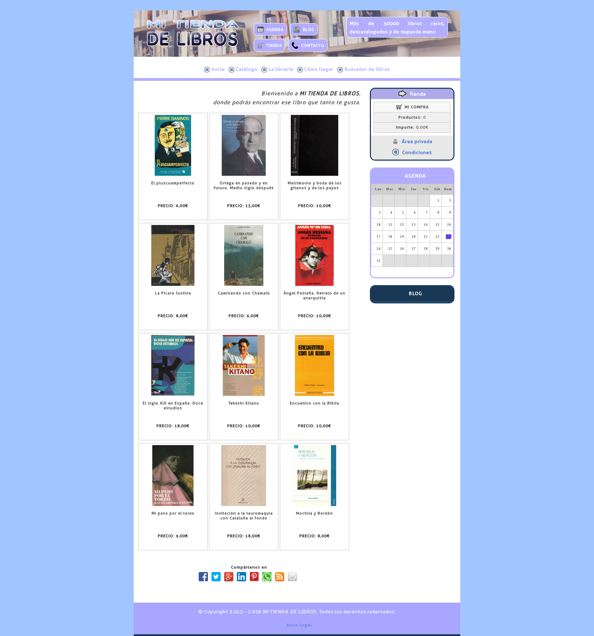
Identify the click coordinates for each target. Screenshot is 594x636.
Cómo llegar (318, 69)
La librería (280, 69)
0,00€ (412, 127)
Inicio (218, 69)
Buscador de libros (367, 69)
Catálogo (246, 69)
